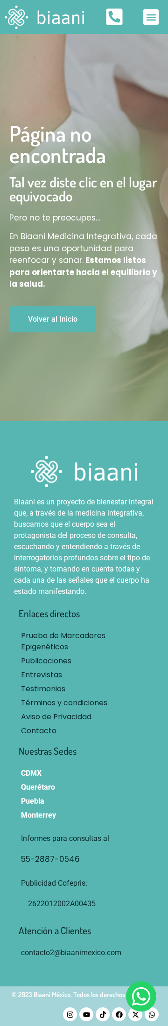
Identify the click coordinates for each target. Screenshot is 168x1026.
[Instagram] (70, 1014)
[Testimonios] (84, 689)
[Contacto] (84, 731)
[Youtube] (86, 1014)
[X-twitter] (135, 1014)
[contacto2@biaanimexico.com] (84, 952)
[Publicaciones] (84, 661)
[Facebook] (119, 1014)
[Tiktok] (103, 1014)
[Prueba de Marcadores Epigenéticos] (84, 641)
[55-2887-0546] (93, 860)
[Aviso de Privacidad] (84, 717)
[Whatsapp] (152, 1014)
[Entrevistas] (84, 675)
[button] (151, 17)
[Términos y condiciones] (84, 703)
